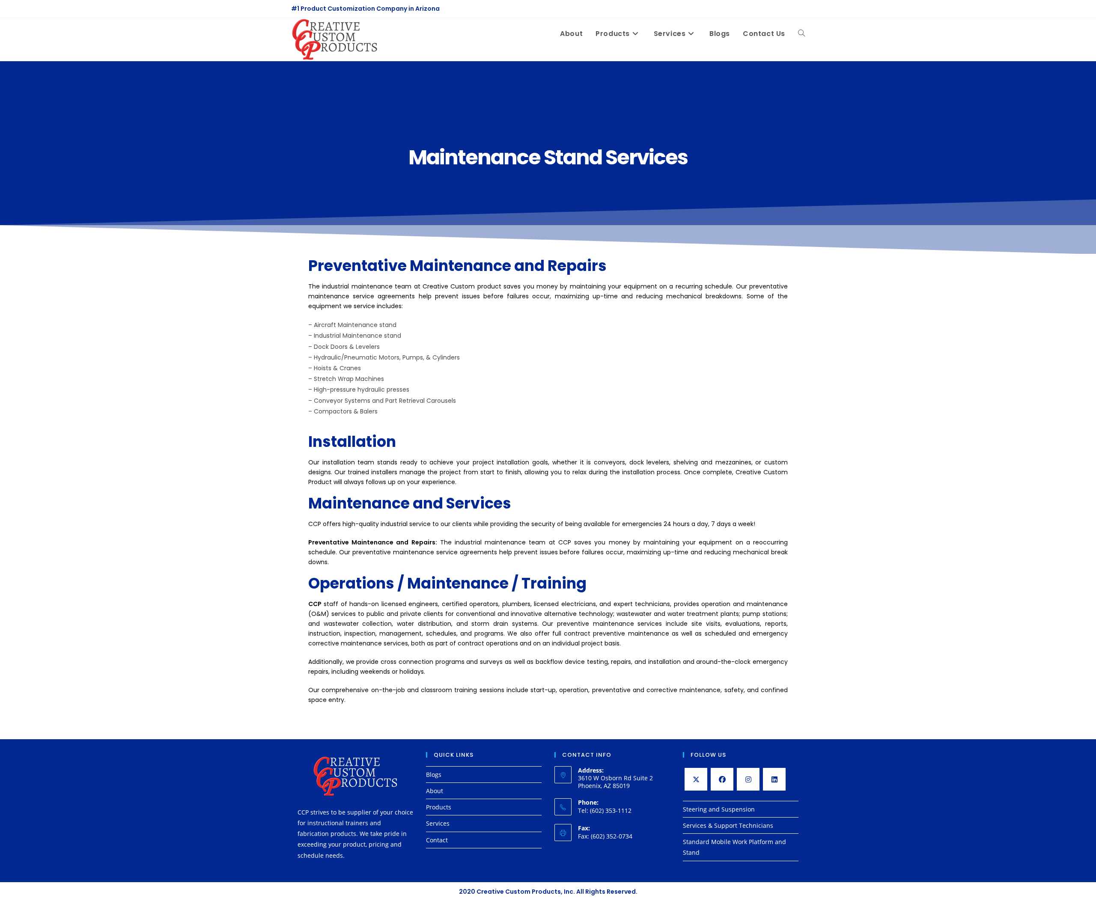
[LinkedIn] (774, 779)
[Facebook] (722, 779)
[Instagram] (748, 779)
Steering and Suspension (719, 809)
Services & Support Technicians (728, 825)
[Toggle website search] (801, 34)
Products (438, 807)
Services (438, 823)
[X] (696, 779)
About (434, 791)
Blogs (433, 774)
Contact (437, 840)
